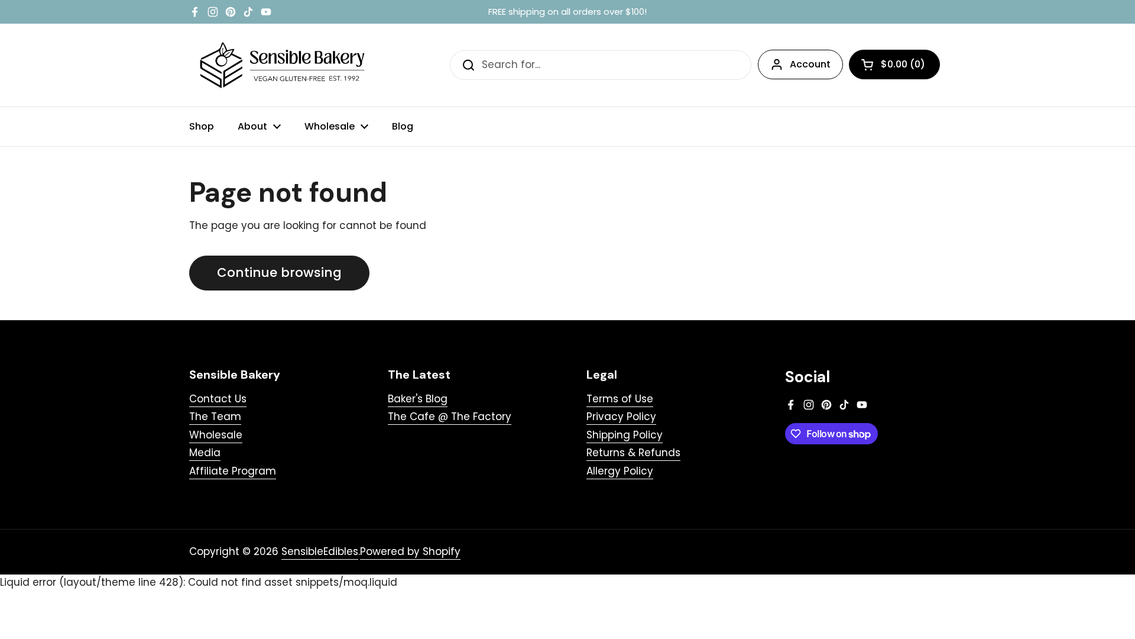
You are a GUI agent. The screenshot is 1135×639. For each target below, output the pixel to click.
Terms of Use (619, 399)
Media (204, 453)
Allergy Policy (619, 471)
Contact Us (218, 399)
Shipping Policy (624, 435)
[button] (894, 64)
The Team (215, 416)
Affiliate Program (232, 471)
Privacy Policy (621, 416)
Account (810, 64)
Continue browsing (279, 272)
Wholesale (215, 435)
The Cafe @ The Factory (449, 416)
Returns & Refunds (633, 453)
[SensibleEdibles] (283, 65)
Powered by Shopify (410, 551)
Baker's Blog (417, 399)
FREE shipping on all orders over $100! (567, 12)
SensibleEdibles (319, 551)
